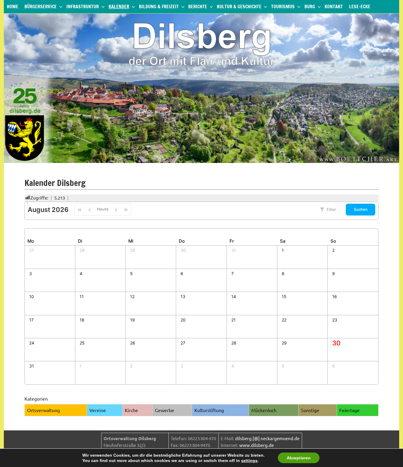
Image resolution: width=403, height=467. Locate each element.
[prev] (90, 209)
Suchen (361, 209)
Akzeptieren (299, 457)
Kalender (119, 6)
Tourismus (283, 6)
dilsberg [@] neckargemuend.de (267, 438)
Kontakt (334, 6)
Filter (331, 209)
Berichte (197, 6)
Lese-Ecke (359, 6)
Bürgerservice (40, 6)
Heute (103, 209)
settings (249, 460)
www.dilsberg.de (256, 445)
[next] (116, 209)
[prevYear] (79, 209)
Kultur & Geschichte (239, 6)
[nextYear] (126, 209)
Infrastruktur (82, 6)
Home (12, 6)
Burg (309, 6)
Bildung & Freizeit (159, 6)
